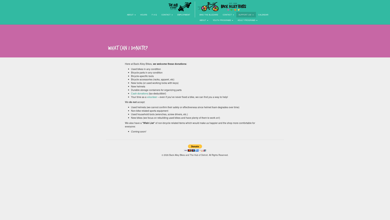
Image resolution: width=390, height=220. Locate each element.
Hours (143, 14)
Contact (166, 14)
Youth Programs (222, 20)
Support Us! (245, 14)
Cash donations (139, 93)
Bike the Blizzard (209, 14)
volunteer (152, 97)
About (130, 14)
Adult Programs (247, 20)
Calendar (263, 14)
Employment (183, 14)
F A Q (154, 14)
